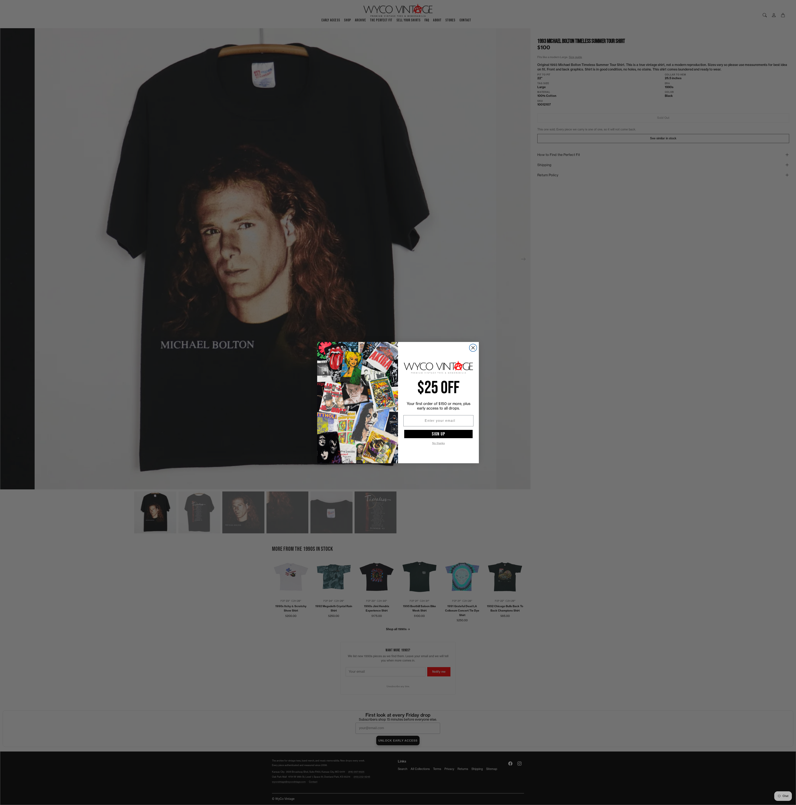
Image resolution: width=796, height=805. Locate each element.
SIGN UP (438, 434)
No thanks (438, 443)
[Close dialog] (473, 347)
